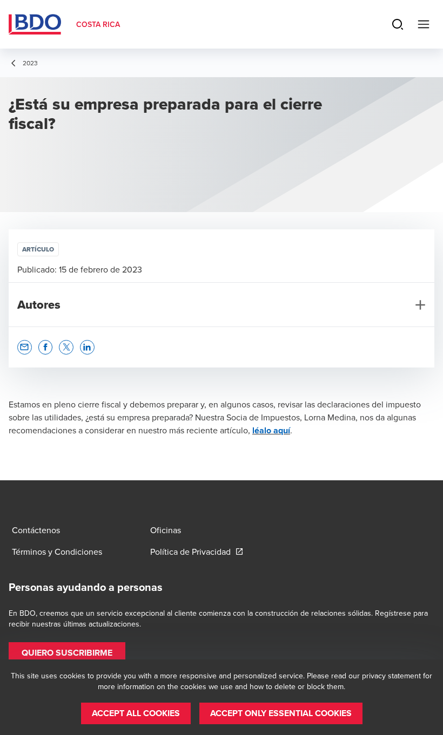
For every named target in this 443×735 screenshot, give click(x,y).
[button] (24, 347)
